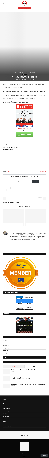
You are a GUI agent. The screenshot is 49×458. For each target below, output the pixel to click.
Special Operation (17, 189)
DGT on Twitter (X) (6, 348)
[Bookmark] (41, 3)
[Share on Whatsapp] (24, 194)
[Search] (45, 3)
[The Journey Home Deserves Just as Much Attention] (6, 371)
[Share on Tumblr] (22, 194)
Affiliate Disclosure (6, 416)
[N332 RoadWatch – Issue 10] (35, 216)
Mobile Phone (40, 187)
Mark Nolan (18, 79)
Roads (5, 189)
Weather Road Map (6, 343)
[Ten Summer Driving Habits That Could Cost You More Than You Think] (6, 386)
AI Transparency (6, 418)
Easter (17, 187)
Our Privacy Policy (6, 413)
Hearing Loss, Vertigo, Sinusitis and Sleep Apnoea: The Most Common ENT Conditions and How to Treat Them (28, 377)
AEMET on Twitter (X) (7, 350)
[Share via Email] (30, 194)
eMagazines (21, 72)
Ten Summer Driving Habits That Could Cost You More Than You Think (28, 384)
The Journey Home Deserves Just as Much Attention (23, 369)
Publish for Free (43, 171)
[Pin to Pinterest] (20, 194)
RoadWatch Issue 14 (13, 224)
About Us (4, 405)
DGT (4, 187)
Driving (8, 187)
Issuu (9, 171)
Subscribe (35, 181)
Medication (34, 187)
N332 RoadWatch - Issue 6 (24, 128)
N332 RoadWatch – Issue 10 (35, 224)
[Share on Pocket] (28, 194)
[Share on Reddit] (23, 194)
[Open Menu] (3, 3)
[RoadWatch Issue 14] (13, 216)
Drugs (13, 187)
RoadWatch (10, 189)
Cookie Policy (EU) (6, 411)
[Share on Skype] (29, 194)
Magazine (28, 187)
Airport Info (5, 353)
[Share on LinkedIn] (21, 194)
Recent (13, 366)
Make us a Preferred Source (25, 8)
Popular (35, 366)
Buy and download (25, 134)
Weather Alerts (6, 345)
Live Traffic (5, 340)
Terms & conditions (6, 408)
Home (15, 72)
